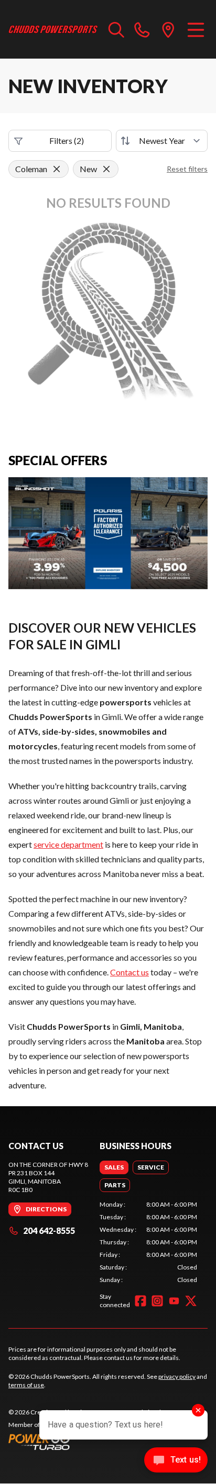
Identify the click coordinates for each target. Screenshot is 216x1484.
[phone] (142, 29)
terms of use (26, 1385)
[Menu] (196, 29)
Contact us (129, 972)
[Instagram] (157, 1301)
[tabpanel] (148, 1242)
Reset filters (187, 168)
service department (68, 844)
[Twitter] (191, 1301)
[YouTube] (174, 1301)
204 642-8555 (49, 1230)
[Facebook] (140, 1301)
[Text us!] (176, 1461)
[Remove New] (106, 169)
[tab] (114, 1167)
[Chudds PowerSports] (53, 29)
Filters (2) (66, 140)
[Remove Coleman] (56, 169)
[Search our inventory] (116, 29)
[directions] (168, 29)
